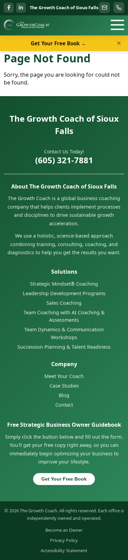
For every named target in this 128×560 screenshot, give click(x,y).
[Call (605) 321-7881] (118, 7)
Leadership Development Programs (64, 293)
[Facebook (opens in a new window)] (9, 8)
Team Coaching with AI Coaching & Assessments (64, 316)
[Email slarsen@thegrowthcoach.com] (104, 7)
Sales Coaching (64, 303)
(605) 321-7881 (64, 160)
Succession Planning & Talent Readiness (64, 347)
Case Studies (64, 385)
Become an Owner (64, 530)
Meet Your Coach (64, 376)
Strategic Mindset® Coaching (64, 284)
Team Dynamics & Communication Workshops (64, 333)
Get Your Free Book (64, 479)
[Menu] (117, 25)
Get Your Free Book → (58, 43)
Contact (64, 405)
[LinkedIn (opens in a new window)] (21, 8)
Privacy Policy (64, 540)
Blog (64, 395)
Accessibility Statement (64, 550)
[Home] (26, 24)
